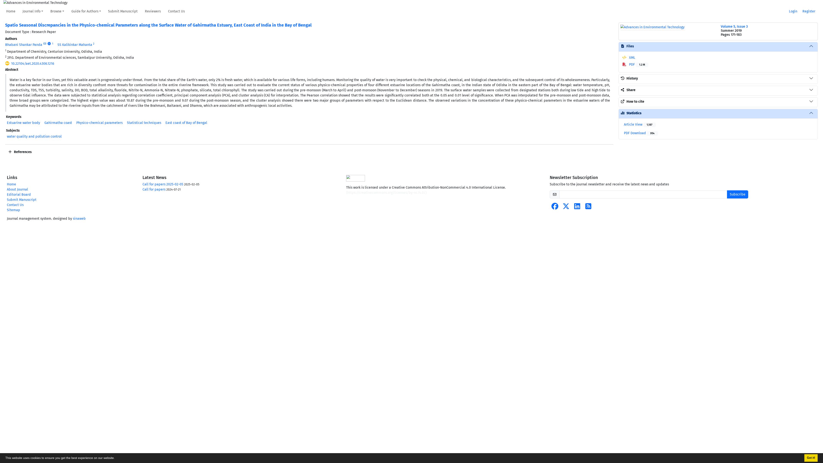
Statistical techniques (144, 123)
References (22, 152)
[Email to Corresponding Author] (44, 43)
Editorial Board (19, 194)
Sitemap (13, 210)
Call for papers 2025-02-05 (163, 184)
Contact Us (176, 11)
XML (631, 58)
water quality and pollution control (34, 136)
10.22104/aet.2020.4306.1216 (32, 64)
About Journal (17, 189)
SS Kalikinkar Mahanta (74, 45)
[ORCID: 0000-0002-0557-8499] (49, 43)
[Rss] (588, 208)
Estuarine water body (23, 123)
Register (808, 11)
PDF (636, 64)
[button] (116, 458)
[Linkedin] (577, 208)
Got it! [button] (811, 457)
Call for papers (154, 189)
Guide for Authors (84, 11)
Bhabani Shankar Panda (23, 45)
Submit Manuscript (123, 11)
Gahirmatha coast (58, 123)
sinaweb (79, 218)
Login (793, 11)
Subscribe (737, 194)
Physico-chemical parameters (99, 123)
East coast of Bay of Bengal (186, 123)
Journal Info (32, 11)
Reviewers (153, 11)
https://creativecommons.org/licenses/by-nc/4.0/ (386, 193)
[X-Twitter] (566, 208)
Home (10, 11)
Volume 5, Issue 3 (734, 26)
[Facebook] (555, 208)
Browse (56, 11)
